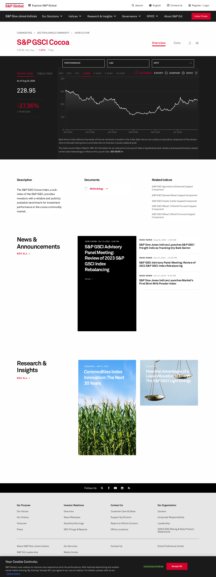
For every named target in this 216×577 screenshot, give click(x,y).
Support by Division (121, 517)
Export (158, 73)
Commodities (24, 32)
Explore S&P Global (44, 5)
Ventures (21, 523)
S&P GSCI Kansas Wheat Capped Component (174, 195)
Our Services (70, 546)
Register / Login (200, 5)
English (157, 5)
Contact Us (176, 5)
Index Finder (201, 16)
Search (139, 5)
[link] (102, 488)
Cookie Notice (13, 573)
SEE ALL (22, 253)
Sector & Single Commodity (53, 32)
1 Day (51, 49)
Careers (162, 511)
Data (177, 43)
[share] (196, 40)
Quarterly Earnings (74, 523)
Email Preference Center (171, 546)
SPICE (189, 73)
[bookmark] (190, 43)
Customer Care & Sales (123, 511)
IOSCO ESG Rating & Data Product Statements (176, 530)
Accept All (177, 566)
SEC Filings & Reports (75, 529)
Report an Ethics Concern (124, 523)
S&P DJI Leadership (27, 552)
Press (20, 529)
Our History (23, 517)
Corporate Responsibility (171, 517)
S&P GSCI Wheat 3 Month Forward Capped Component (173, 216)
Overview (159, 43)
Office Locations (119, 529)
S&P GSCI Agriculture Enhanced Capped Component (172, 188)
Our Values (22, 511)
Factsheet (145, 73)
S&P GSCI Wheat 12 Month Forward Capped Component (174, 207)
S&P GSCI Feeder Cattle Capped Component (174, 200)
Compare (174, 73)
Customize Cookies (154, 566)
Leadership (164, 523)
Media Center (71, 552)
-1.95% (42, 49)
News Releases (72, 517)
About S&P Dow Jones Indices (33, 546)
